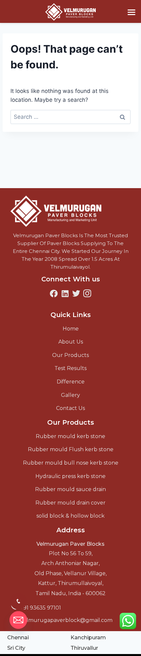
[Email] (18, 620)
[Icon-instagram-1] (87, 293)
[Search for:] (70, 117)
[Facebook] (54, 293)
